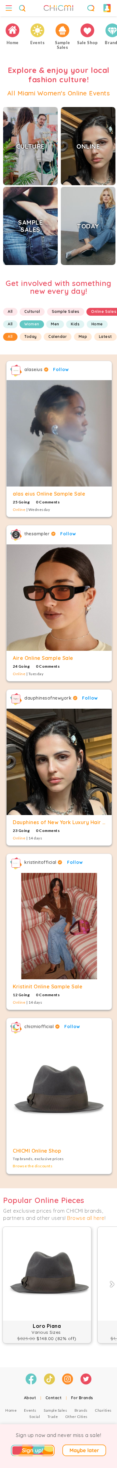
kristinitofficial (41, 862)
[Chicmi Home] (12, 30)
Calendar (57, 336)
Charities (103, 1410)
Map (83, 336)
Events (30, 1410)
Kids (75, 324)
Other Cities (76, 1416)
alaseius (34, 369)
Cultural (32, 311)
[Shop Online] (87, 30)
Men (55, 324)
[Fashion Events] (37, 30)
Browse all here (86, 1218)
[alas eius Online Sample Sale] (59, 433)
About (30, 1397)
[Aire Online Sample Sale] (59, 597)
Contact (54, 1397)
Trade (52, 1416)
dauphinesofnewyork (48, 698)
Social (34, 1416)
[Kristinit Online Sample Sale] (59, 926)
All (10, 311)
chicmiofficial (39, 1026)
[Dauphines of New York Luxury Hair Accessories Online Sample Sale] (59, 762)
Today (30, 336)
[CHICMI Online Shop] (59, 1090)
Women (31, 324)
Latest (105, 336)
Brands (81, 1410)
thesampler (37, 534)
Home (97, 324)
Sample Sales (66, 311)
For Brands (82, 1397)
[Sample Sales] (62, 30)
